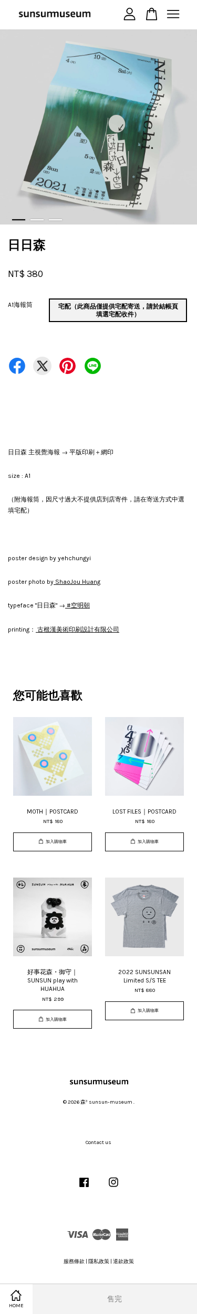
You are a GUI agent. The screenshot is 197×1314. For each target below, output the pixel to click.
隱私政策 (98, 1261)
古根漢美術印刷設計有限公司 (77, 629)
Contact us (98, 1142)
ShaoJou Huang (77, 581)
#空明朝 (77, 605)
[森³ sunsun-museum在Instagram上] (113, 1188)
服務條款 (74, 1261)
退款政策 (123, 1261)
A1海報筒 (20, 304)
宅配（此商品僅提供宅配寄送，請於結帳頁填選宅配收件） (118, 310)
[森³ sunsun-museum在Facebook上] (84, 1188)
